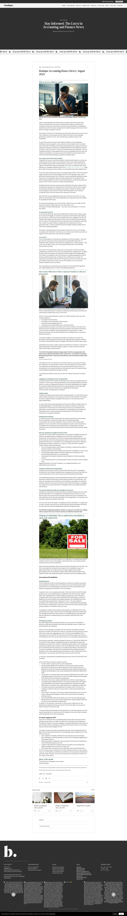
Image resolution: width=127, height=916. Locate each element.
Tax (44, 773)
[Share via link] (49, 778)
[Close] (125, 914)
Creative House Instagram (58, 870)
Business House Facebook (58, 868)
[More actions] (87, 67)
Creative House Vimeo (57, 873)
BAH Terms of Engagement (83, 871)
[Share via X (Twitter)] (43, 778)
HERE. (87, 911)
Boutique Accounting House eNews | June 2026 (62, 807)
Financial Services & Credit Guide (84, 874)
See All (93, 789)
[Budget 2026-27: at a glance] (85, 797)
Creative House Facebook (58, 871)
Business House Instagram (58, 867)
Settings (115, 914)
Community (49, 773)
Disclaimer (79, 867)
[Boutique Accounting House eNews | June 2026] (63, 797)
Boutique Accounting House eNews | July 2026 (40, 807)
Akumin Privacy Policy (82, 877)
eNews (40, 773)
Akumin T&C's (80, 879)
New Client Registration (33, 867)
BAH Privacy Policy (81, 868)
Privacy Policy (52, 914)
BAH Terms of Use (81, 870)
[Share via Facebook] (39, 778)
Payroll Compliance (32, 868)
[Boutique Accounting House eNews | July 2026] (42, 797)
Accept (121, 914)
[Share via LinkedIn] (46, 778)
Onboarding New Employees (34, 870)
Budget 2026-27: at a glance (83, 806)
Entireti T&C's (80, 876)
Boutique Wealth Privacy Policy (84, 873)
